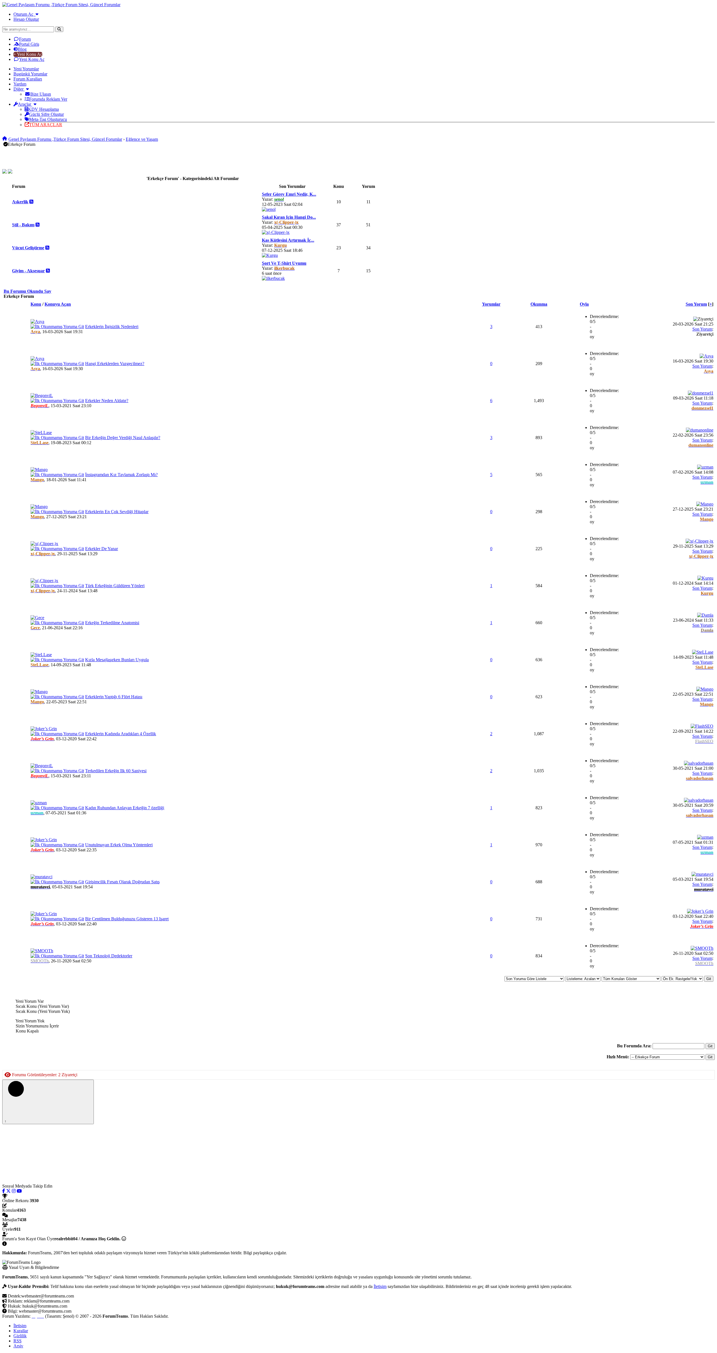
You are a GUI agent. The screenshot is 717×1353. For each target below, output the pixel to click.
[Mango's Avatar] (39, 469)
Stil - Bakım (23, 224)
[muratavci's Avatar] (41, 876)
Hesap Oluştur (26, 19)
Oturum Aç (24, 14)
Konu (36, 304)
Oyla (584, 304)
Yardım (19, 84)
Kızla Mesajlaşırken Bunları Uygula (117, 659)
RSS (17, 1340)
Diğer (19, 89)
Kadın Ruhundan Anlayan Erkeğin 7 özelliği (124, 807)
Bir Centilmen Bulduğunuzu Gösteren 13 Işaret (127, 918)
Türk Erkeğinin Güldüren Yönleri (115, 585)
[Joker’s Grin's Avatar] (44, 728)
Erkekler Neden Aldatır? (106, 400)
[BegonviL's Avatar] (42, 395)
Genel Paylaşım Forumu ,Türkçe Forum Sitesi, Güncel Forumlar (65, 139)
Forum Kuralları (27, 79)
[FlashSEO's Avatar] (702, 726)
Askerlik (20, 201)
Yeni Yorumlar (26, 68)
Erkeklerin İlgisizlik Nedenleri (111, 326)
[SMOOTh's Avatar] (42, 950)
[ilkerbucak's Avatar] (273, 278)
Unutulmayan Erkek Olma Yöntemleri (119, 844)
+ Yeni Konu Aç (27, 54)
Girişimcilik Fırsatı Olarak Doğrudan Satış (122, 881)
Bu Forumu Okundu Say (27, 291)
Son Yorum (696, 304)
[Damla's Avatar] (705, 615)
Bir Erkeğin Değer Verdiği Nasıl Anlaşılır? (122, 437)
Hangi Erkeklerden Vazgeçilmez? (114, 363)
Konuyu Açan (58, 304)
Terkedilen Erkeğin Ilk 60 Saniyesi (115, 770)
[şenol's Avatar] (269, 209)
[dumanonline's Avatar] (699, 430)
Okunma (538, 304)
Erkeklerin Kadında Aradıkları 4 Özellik (120, 733)
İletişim (380, 1286)
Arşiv (18, 1345)
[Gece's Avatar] (37, 617)
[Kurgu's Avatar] (270, 255)
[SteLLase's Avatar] (41, 432)
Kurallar (20, 1330)
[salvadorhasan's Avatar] (698, 763)
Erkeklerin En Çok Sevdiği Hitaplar (116, 511)
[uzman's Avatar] (705, 467)
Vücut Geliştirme (28, 247)
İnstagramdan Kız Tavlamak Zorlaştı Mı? (121, 474)
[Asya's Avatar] (37, 321)
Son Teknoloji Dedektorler (108, 955)
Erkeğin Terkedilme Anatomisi (112, 622)
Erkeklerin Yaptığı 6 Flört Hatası (113, 696)
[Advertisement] (93, 157)
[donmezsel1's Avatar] (700, 393)
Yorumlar (491, 304)
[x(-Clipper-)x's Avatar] (276, 232)
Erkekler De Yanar (101, 548)
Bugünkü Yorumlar (30, 74)
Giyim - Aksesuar (28, 270)
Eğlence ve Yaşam (142, 139)
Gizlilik (20, 1335)
